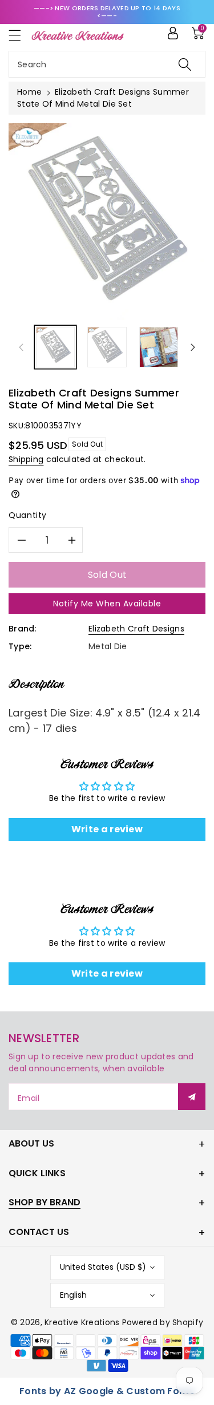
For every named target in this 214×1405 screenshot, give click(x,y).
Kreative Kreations (82, 1322)
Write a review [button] (107, 829)
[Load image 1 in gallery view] (55, 347)
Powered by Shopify (162, 1322)
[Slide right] (192, 347)
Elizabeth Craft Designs (136, 628)
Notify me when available (107, 603)
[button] (20, 35)
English (73, 1295)
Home (29, 92)
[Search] (185, 64)
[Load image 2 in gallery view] (106, 347)
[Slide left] (21, 347)
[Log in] (172, 33)
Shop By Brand (44, 1202)
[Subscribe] (191, 1096)
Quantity (28, 515)
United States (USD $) (103, 1267)
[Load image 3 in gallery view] (158, 347)
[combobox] (107, 64)
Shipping (26, 459)
